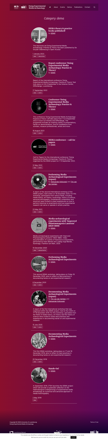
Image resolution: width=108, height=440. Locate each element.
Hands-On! (53, 368)
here (86, 435)
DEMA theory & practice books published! (60, 29)
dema (35, 56)
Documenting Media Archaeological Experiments (62, 335)
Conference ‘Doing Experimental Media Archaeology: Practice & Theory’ (60, 103)
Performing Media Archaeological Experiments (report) (62, 177)
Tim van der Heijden (58, 299)
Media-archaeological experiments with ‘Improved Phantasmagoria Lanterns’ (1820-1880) (62, 222)
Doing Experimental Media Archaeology (37, 7)
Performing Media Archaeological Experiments (62, 258)
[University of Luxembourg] (94, 432)
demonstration (42, 250)
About (56, 7)
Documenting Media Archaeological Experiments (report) (62, 294)
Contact (87, 7)
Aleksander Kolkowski (59, 182)
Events (62, 7)
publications (41, 56)
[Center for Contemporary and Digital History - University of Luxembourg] (58, 432)
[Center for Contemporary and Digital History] (21, 7)
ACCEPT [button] (73, 437)
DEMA (53, 33)
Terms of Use (94, 422)
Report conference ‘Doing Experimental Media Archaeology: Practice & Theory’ (60, 66)
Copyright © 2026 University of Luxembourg (23, 422)
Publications (78, 7)
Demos (69, 7)
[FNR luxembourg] (18, 433)
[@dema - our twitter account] (50, 7)
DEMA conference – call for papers (61, 141)
